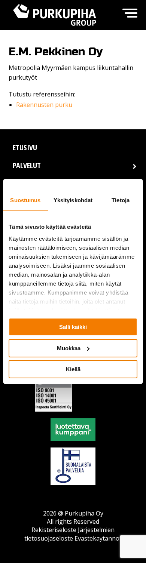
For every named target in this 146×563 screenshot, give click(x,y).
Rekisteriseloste (53, 530)
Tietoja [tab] (121, 200)
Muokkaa (68, 348)
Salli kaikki (73, 327)
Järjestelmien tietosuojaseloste (69, 534)
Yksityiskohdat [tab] (73, 200)
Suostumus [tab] (25, 200)
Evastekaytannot (98, 538)
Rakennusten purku (44, 105)
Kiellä (73, 369)
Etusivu (25, 147)
